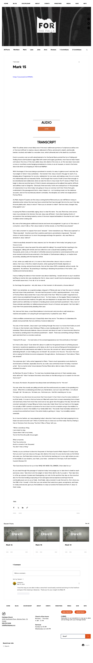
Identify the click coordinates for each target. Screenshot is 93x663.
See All (87, 523)
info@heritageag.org (8, 625)
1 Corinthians (64, 50)
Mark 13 (68, 545)
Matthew (16, 50)
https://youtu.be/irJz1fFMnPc (23, 77)
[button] (87, 49)
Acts (45, 50)
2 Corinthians (76, 50)
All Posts (7, 50)
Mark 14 (39, 545)
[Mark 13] (76, 534)
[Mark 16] (17, 534)
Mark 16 (9, 545)
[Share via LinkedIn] (23, 507)
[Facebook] (88, 19)
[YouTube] (88, 23)
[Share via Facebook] (14, 507)
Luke (31, 50)
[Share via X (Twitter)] (18, 507)
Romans (53, 50)
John (38, 50)
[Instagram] (88, 28)
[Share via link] (27, 507)
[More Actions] (79, 583)
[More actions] (79, 62)
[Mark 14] (46, 534)
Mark (25, 50)
